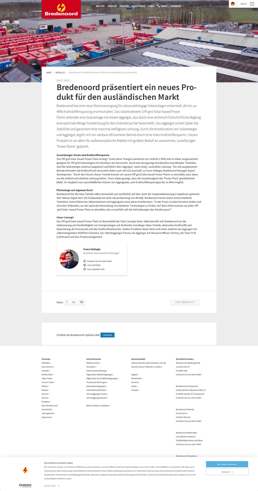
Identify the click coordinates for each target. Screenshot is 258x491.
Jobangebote (48, 413)
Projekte (45, 401)
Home (48, 72)
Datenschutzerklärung (96, 370)
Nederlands (136, 378)
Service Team (48, 382)
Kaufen (124, 6)
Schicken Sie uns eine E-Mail (188, 374)
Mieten (100, 6)
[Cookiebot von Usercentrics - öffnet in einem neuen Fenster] (25, 485)
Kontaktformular (184, 359)
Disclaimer (91, 366)
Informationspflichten (96, 390)
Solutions (138, 6)
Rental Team (47, 374)
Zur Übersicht (184, 302)
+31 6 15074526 (93, 265)
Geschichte (47, 409)
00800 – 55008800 (170, 6)
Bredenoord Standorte (186, 456)
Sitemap (46, 359)
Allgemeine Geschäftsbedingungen (102, 378)
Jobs (151, 6)
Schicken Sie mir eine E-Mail (99, 261)
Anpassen (226, 472)
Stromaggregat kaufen (96, 397)
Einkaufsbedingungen (96, 386)
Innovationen (47, 366)
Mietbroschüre (93, 363)
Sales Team (47, 378)
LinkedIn (107, 335)
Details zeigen (50, 486)
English (134, 374)
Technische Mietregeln (96, 382)
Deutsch (135, 382)
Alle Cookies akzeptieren (227, 464)
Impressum (47, 417)
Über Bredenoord (49, 405)
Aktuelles (46, 363)
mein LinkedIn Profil (95, 269)
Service (112, 6)
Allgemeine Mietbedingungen (99, 374)
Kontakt (45, 370)
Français (135, 390)
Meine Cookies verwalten (97, 405)
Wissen (45, 397)
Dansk (134, 386)
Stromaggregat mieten (96, 394)
